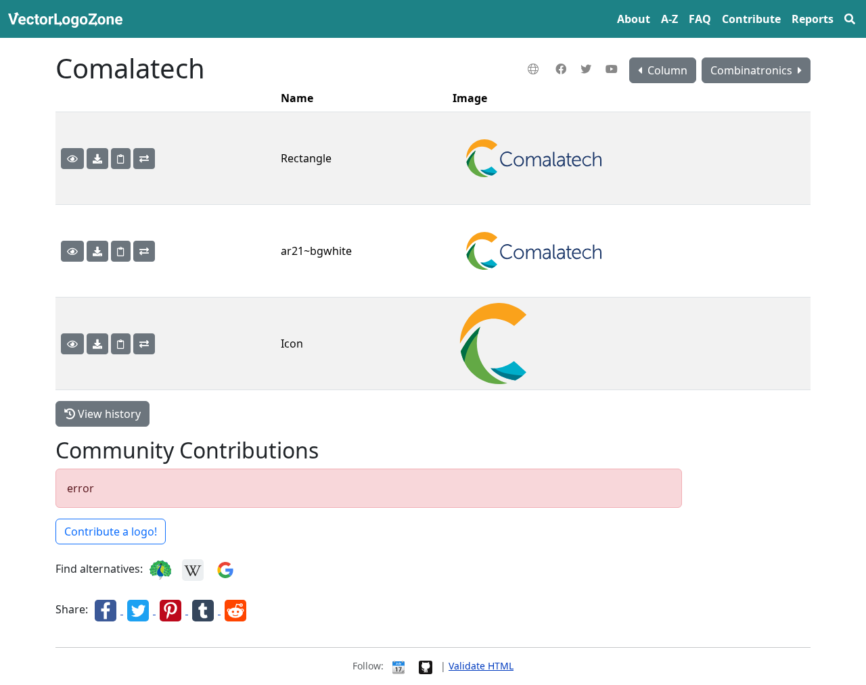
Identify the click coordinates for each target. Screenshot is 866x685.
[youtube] (613, 69)
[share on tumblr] (204, 610)
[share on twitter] (139, 610)
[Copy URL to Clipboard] (121, 158)
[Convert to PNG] (144, 158)
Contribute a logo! (110, 531)
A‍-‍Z (669, 18)
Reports (813, 18)
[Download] (97, 158)
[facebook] (562, 69)
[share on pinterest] (172, 610)
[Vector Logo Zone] (68, 18)
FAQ (700, 18)
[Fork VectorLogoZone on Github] (425, 665)
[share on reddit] (235, 610)
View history (108, 413)
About (633, 18)
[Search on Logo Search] (160, 569)
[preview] (72, 158)
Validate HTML (481, 665)
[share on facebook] (107, 610)
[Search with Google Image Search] (225, 569)
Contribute (751, 18)
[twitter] (587, 69)
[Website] (534, 69)
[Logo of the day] (398, 665)
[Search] (850, 18)
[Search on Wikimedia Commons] (193, 569)
